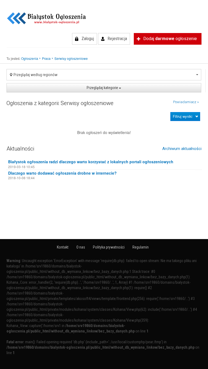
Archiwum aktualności (182, 148)
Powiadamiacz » (186, 102)
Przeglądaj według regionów (35, 75)
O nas (80, 247)
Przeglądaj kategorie (103, 88)
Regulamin (140, 247)
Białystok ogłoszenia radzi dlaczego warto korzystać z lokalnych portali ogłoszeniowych (90, 161)
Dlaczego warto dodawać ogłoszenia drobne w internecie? (62, 173)
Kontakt (63, 247)
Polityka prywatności (109, 247)
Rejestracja (117, 38)
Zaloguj (88, 38)
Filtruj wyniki (182, 116)
